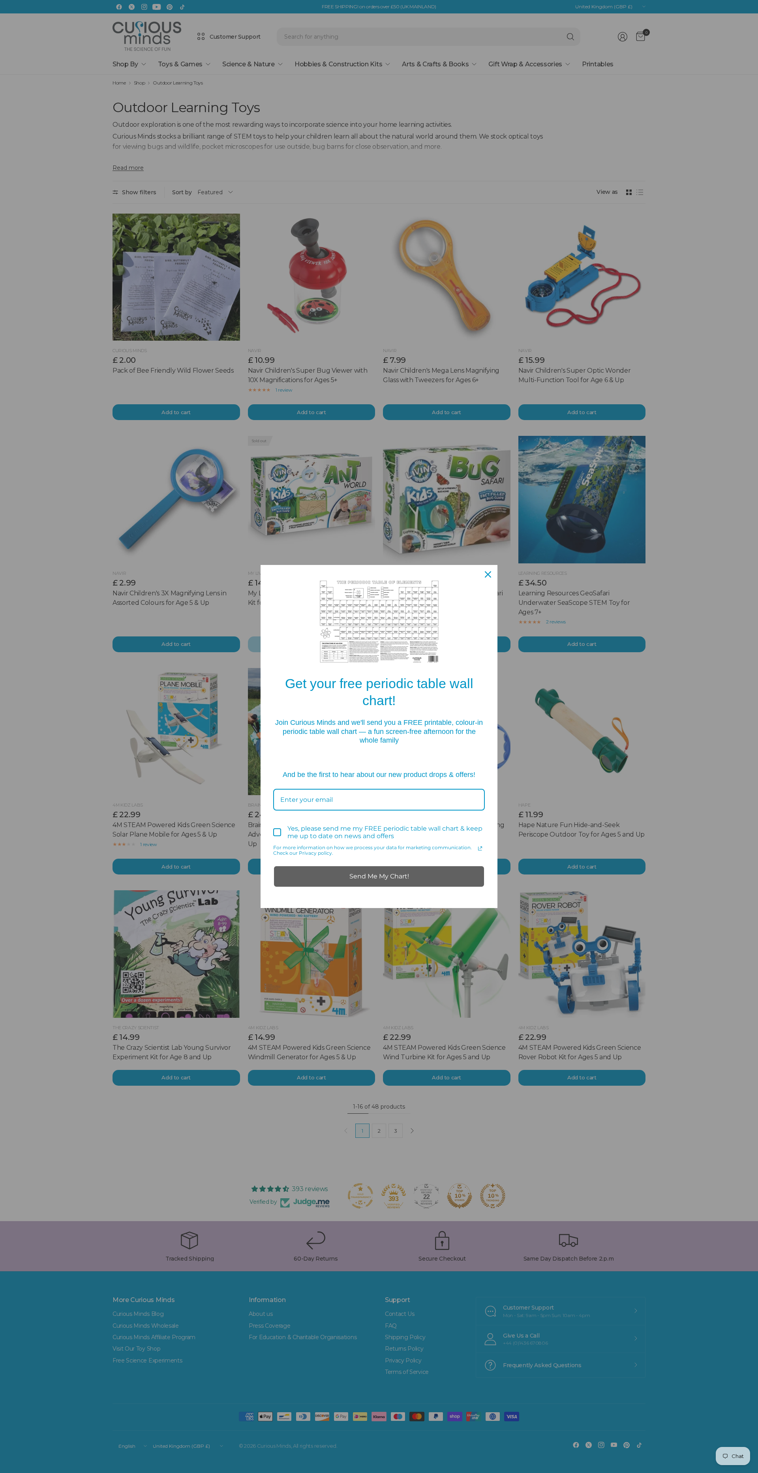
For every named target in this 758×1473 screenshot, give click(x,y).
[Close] (487, 574)
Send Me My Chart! (379, 876)
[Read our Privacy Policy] (480, 848)
